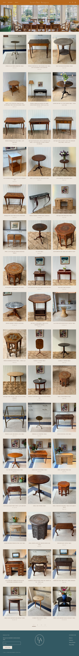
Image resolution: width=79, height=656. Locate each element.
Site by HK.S (18, 652)
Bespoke (10, 2)
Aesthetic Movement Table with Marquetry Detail (39, 324)
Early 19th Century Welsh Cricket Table (64, 618)
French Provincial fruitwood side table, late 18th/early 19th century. (39, 67)
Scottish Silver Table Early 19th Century (14, 505)
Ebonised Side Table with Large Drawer (64, 580)
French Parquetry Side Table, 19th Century (14, 141)
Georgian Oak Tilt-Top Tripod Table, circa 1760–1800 (64, 104)
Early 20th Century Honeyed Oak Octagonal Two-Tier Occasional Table (14, 104)
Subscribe (7, 647)
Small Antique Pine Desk (64, 469)
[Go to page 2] (45, 625)
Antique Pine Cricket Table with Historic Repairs (14, 397)
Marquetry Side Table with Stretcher (14, 215)
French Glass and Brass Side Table (14, 434)
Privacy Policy (71, 644)
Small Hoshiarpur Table (64, 396)
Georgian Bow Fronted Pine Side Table (14, 543)
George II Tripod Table (64, 360)
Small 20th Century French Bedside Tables (15, 252)
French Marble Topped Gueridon (15, 323)
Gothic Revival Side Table (64, 434)
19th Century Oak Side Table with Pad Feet (39, 287)
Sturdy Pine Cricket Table (39, 618)
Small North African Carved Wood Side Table (39, 544)
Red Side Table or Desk (64, 287)
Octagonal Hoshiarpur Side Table (14, 287)
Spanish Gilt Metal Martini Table (15, 66)
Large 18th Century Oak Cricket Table (14, 618)
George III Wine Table (39, 360)
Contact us (71, 640)
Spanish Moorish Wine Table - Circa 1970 (15, 360)
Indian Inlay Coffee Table (64, 543)
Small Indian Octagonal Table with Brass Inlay (64, 506)
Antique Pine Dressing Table (64, 215)
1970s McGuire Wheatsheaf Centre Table (64, 323)
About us (70, 637)
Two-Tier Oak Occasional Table (64, 66)
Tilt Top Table (39, 251)
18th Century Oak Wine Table (64, 178)
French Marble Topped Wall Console (39, 215)
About (16, 2)
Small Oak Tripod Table (39, 505)
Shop (4, 2)
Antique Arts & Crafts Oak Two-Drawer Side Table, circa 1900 (64, 141)
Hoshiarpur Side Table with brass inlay (64, 251)
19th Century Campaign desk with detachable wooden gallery (14, 581)
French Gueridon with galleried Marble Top (39, 397)
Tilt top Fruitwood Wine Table (14, 469)
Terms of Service (72, 642)
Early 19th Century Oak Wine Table (39, 178)
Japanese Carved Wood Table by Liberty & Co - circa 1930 (39, 581)
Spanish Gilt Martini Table (39, 434)
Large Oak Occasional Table (39, 469)
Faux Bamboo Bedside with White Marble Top (14, 179)
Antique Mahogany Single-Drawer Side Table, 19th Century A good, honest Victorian (39, 142)
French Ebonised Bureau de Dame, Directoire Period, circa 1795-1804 (39, 104)
